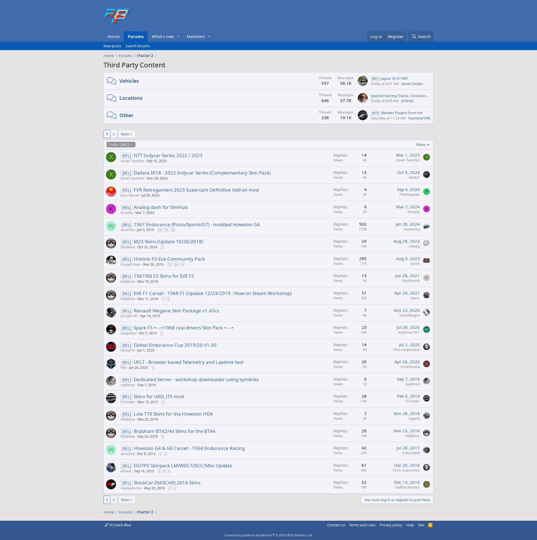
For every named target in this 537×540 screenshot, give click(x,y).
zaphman (128, 385)
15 (182, 264)
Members (196, 36)
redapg (414, 246)
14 (176, 264)
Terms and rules (362, 524)
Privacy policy (391, 524)
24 (160, 230)
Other (126, 115)
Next (125, 133)
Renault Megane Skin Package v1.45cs (176, 310)
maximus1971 (409, 332)
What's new (163, 36)
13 (169, 264)
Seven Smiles (412, 83)
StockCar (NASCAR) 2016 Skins (167, 482)
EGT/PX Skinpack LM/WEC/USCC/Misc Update (183, 465)
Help (410, 524)
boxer (415, 263)
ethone (126, 471)
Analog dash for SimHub (161, 207)
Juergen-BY (129, 315)
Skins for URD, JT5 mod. (159, 396)
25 (166, 230)
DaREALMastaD (407, 487)
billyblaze (128, 247)
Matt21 (414, 177)
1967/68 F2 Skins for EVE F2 (164, 276)
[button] (178, 36)
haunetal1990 (419, 118)
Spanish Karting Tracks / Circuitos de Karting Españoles (416, 95)
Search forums (138, 45)
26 (173, 230)
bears (415, 298)
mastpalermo (131, 488)
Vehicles (129, 81)
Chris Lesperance (406, 349)
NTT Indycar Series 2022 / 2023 (168, 155)
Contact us (336, 524)
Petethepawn (409, 194)
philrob (407, 100)
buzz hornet (130, 195)
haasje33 (128, 350)
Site (421, 524)
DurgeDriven (131, 264)
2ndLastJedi (411, 453)
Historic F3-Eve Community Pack (169, 259)
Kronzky (127, 212)
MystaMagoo (409, 315)
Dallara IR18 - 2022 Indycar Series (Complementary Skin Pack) (202, 172)
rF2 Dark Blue (119, 524)
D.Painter (128, 402)
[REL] (119, 144)
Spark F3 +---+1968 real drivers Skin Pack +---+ (184, 327)
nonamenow (410, 366)
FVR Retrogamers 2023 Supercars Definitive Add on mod (196, 190)
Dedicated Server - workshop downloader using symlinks (196, 379)
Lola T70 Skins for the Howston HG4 (173, 414)
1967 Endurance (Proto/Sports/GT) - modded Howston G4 (197, 224)
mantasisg (412, 229)
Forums (135, 36)
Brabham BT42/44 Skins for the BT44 (174, 431)
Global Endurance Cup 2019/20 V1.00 (175, 345)
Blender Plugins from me (397, 112)
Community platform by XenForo (268, 535)
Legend (414, 418)
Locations (130, 98)
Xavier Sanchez (132, 161)
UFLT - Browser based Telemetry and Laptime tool (188, 362)
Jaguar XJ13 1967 (390, 78)
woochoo (128, 229)
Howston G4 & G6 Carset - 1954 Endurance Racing (189, 448)
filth (123, 367)
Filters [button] (421, 144)
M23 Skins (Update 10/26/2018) (168, 241)
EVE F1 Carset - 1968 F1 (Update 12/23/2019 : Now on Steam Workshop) (213, 293)
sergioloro (128, 333)
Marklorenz (411, 280)
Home (113, 36)
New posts (112, 45)
